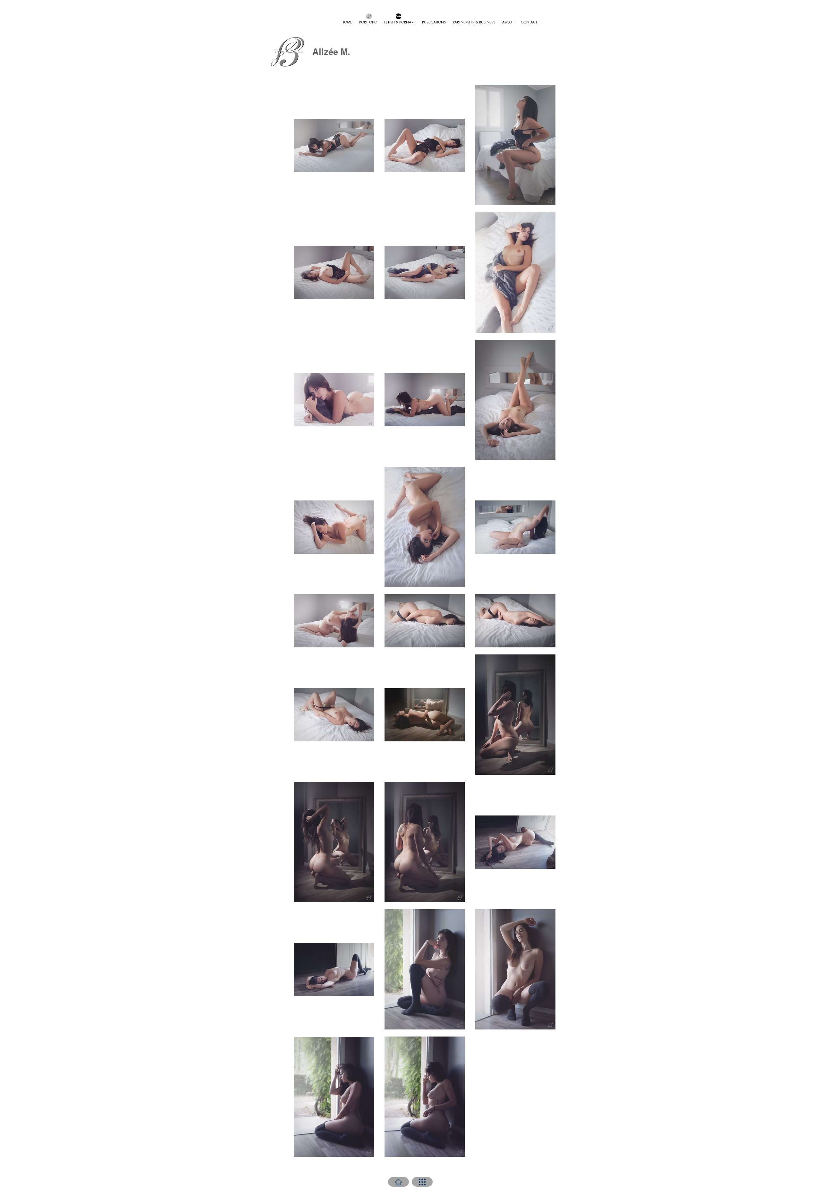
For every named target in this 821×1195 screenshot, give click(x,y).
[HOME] (398, 1182)
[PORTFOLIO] (422, 1182)
